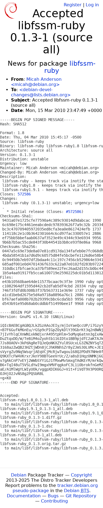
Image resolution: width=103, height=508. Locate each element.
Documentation (24, 495)
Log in (92, 4)
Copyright (81, 475)
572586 (24, 194)
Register (73, 4)
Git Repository (81, 495)
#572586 (73, 211)
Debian (18, 475)
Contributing (54, 501)
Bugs (53, 495)
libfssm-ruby (70, 67)
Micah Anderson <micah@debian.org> (36, 82)
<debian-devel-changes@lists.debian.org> (41, 92)
